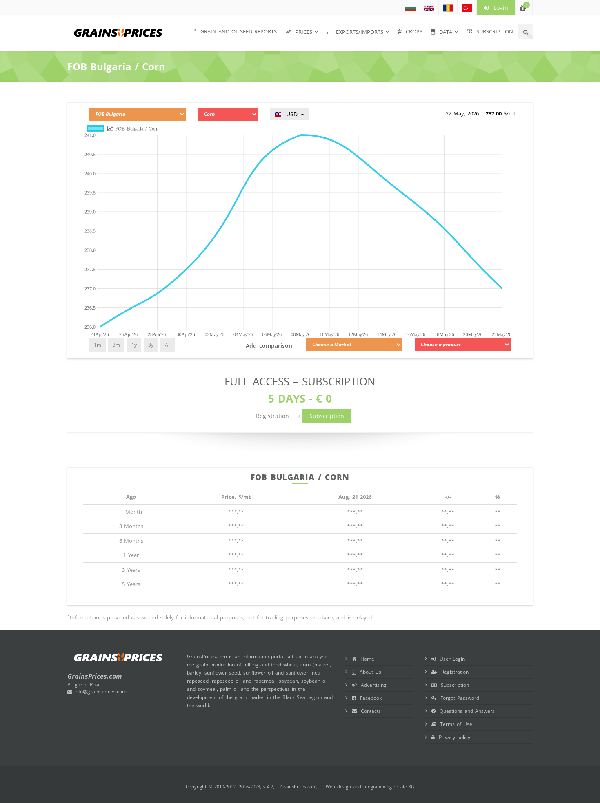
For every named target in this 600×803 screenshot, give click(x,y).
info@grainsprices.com (99, 691)
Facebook (369, 698)
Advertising (372, 684)
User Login (450, 658)
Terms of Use (454, 724)
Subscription (492, 31)
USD (290, 114)
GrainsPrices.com (298, 786)
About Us (368, 671)
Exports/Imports (357, 31)
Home (365, 658)
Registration (272, 416)
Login (498, 7)
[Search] (525, 31)
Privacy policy (452, 737)
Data (443, 31)
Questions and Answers (465, 711)
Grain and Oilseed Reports (236, 31)
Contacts (369, 711)
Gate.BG (405, 786)
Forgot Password (457, 698)
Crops (412, 31)
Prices (301, 31)
